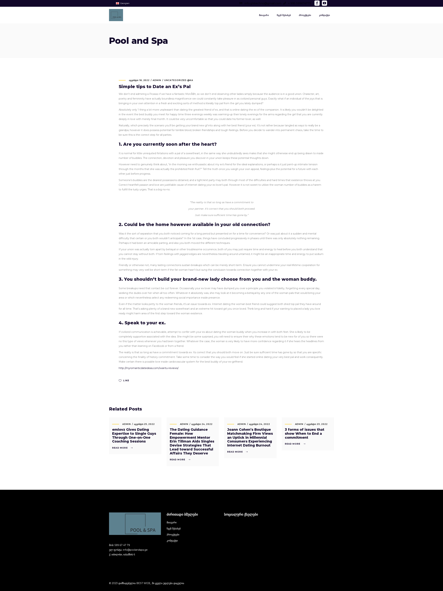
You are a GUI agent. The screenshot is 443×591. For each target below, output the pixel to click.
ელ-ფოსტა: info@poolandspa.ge (128, 549)
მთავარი (172, 522)
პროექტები (173, 534)
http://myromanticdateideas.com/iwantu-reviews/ (149, 368)
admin (157, 80)
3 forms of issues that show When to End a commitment (304, 434)
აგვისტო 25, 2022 (144, 424)
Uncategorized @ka (178, 80)
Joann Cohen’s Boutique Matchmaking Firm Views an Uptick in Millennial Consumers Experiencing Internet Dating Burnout (250, 437)
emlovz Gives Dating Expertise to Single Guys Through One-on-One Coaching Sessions (134, 435)
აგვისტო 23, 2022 (316, 424)
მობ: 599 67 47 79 (119, 545)
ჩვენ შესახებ (174, 528)
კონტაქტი (172, 540)
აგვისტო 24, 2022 (201, 424)
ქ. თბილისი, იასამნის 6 (122, 554)
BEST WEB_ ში (145, 583)
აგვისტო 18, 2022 (139, 80)
